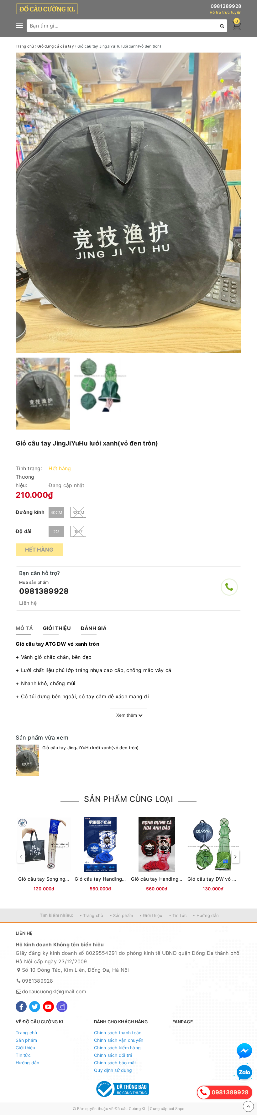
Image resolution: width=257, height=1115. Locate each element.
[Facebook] (21, 1006)
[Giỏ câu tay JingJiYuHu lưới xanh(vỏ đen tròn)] (27, 760)
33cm (78, 512)
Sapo (180, 1108)
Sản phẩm (26, 1040)
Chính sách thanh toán (117, 1032)
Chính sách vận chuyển (118, 1040)
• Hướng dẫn (206, 915)
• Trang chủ (91, 915)
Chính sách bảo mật (115, 1062)
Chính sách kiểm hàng (117, 1047)
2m (56, 531)
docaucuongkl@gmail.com (54, 991)
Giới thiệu (25, 1047)
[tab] (24, 628)
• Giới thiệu (151, 915)
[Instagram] (61, 1006)
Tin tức (23, 1055)
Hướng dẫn (27, 1062)
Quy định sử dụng (113, 1070)
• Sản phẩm (121, 915)
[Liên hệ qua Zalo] (244, 1073)
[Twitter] (34, 1006)
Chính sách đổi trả (113, 1055)
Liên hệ (28, 603)
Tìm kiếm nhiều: (56, 915)
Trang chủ (26, 1032)
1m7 (78, 531)
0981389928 (226, 6)
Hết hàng (39, 550)
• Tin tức (177, 915)
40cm (56, 512)
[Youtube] (48, 1006)
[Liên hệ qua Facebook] (244, 1051)
